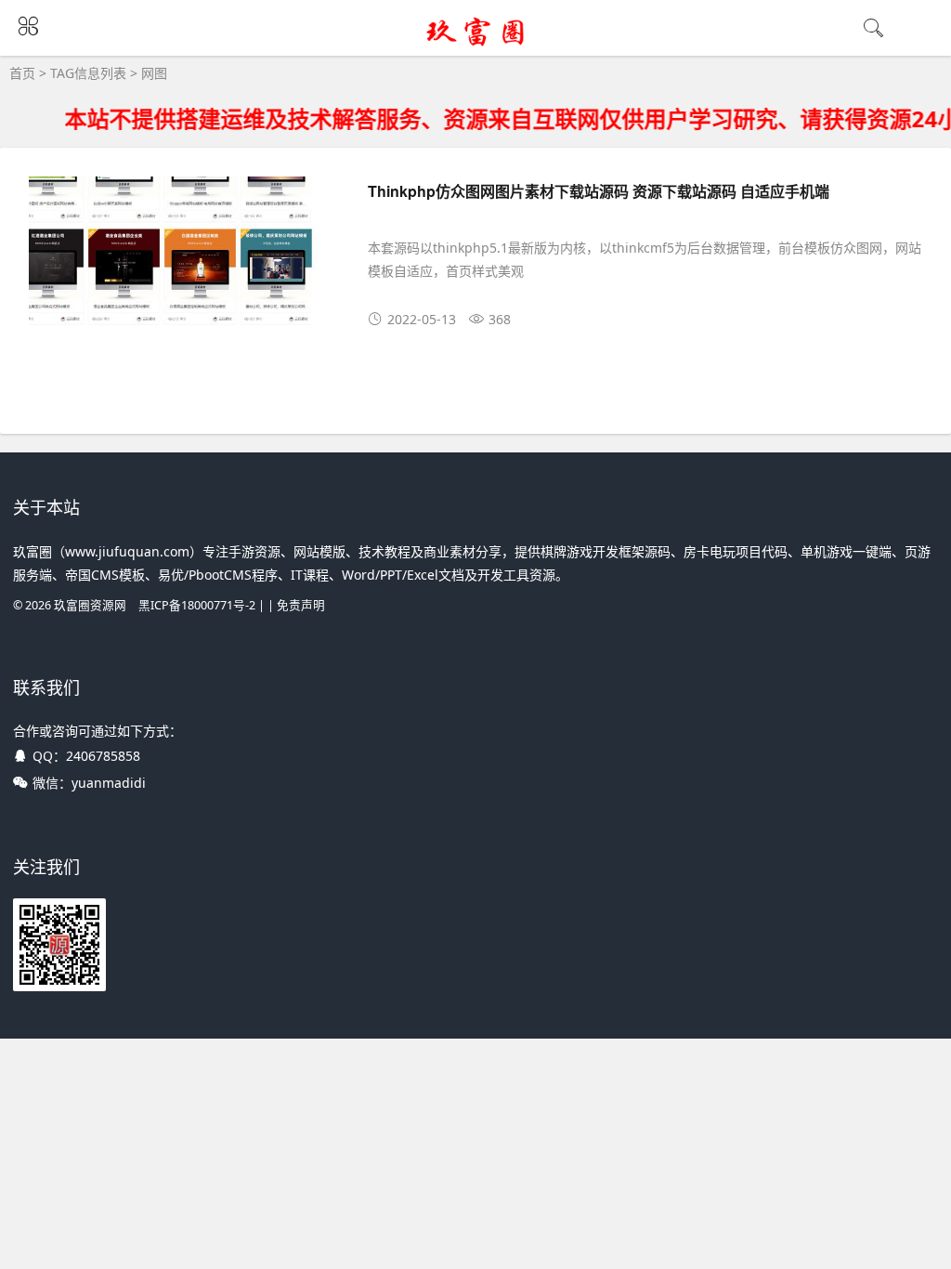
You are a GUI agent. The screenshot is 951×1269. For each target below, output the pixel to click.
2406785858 (103, 756)
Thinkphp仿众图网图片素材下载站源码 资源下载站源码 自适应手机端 (598, 191)
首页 (22, 73)
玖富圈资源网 (90, 605)
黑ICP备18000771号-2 (196, 605)
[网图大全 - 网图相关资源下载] (476, 43)
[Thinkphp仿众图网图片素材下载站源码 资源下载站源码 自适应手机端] (180, 254)
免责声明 (301, 605)
